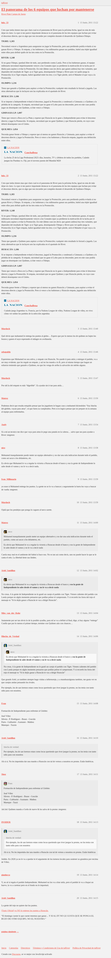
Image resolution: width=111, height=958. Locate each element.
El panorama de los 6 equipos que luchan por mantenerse (47, 9)
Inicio (3, 948)
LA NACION (13, 147)
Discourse (16, 954)
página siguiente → (10, 931)
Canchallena (31, 152)
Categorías (13, 948)
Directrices (25, 948)
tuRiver (4, 3)
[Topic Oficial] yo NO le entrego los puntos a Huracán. (24, 910)
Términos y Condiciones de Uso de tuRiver (51, 948)
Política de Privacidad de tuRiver (87, 948)
